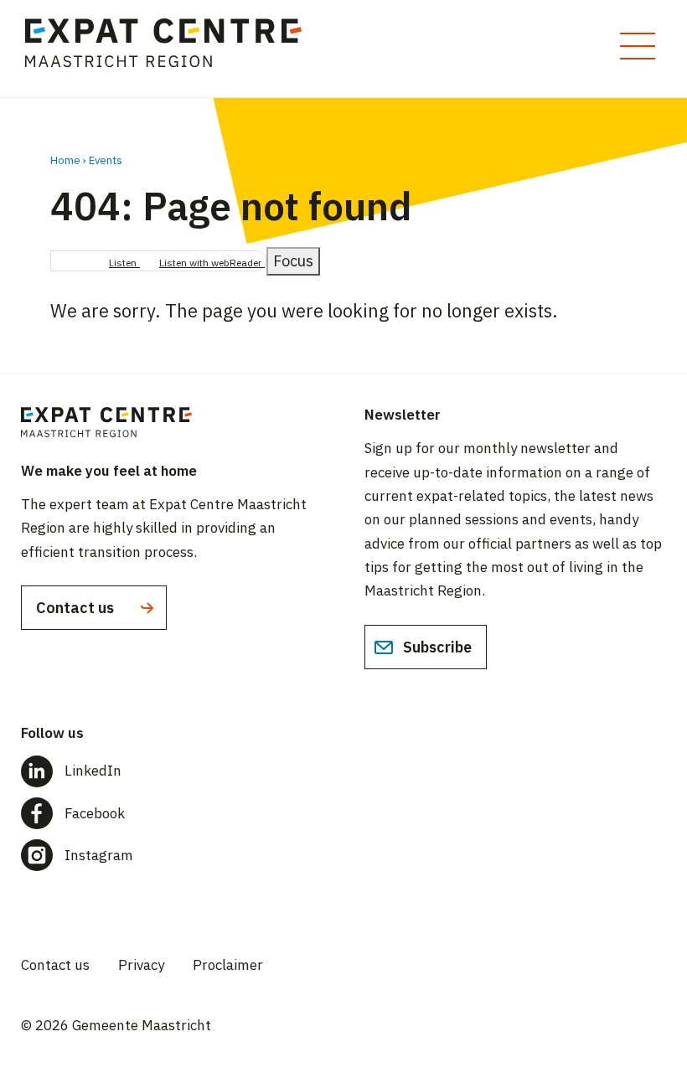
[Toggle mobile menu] (637, 46)
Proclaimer (228, 965)
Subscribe (436, 647)
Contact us (76, 607)
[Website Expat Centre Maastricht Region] (171, 48)
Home (65, 160)
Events (105, 160)
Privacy (141, 965)
